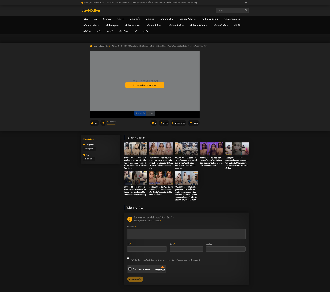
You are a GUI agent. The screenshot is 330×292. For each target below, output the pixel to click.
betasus (39, 4)
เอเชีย (211, 13)
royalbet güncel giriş (31, 1)
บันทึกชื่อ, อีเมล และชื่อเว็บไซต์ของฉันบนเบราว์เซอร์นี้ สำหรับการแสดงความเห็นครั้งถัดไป (165, 260)
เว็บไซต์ (209, 244)
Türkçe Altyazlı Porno (97, 7)
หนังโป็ (197, 13)
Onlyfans (87, 13)
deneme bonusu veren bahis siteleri (258, 1)
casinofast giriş (95, 4)
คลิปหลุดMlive (104, 46)
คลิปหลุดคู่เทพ (164, 13)
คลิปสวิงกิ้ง (104, 13)
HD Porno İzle (159, 41)
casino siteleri (143, 1)
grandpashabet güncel (139, 4)
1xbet (22, 4)
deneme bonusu (199, 1)
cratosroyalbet (73, 4)
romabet (105, 4)
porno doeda (18, 1)
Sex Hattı (84, 7)
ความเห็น (131, 227)
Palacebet (44, 1)
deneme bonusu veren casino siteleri (105, 1)
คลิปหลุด (121, 13)
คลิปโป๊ (182, 13)
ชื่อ (129, 244)
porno (2, 1)
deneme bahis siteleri (128, 1)
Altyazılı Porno (147, 41)
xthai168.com (147, 19)
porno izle (9, 1)
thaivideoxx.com (144, 24)
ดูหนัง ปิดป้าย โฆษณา (146, 85)
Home (95, 46)
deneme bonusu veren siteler (78, 1)
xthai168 (184, 41)
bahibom (62, 1)
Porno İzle (170, 41)
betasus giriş (30, 4)
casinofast (53, 1)
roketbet (113, 4)
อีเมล (172, 244)
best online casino (300, 1)
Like (95, 123)
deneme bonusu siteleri (159, 1)
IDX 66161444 (89, 159)
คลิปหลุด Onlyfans (142, 13)
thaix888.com (99, 30)
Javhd (177, 41)
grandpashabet (124, 4)
